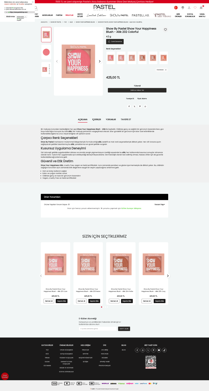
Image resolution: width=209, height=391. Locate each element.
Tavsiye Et (130, 98)
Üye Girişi (104, 350)
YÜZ (47, 350)
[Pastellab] (140, 15)
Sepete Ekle (61, 301)
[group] (78, 61)
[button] (57, 61)
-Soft (92, 389)
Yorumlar (111, 119)
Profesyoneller (104, 366)
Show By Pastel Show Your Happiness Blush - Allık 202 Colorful (120, 22)
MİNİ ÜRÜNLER (178, 15)
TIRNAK (47, 358)
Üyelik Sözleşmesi (66, 350)
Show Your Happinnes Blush (85, 22)
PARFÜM (59, 15)
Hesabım (105, 358)
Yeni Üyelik (104, 354)
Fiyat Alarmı (142, 98)
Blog (124, 350)
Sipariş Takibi (105, 362)
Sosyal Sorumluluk (190, 15)
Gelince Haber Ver (137, 90)
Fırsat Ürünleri (5, 376)
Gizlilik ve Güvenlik (66, 368)
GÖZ (47, 354)
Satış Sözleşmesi (66, 354)
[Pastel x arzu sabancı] (162, 15)
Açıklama (82, 119)
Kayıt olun (124, 329)
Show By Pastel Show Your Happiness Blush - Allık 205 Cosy (153, 290)
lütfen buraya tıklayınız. (131, 208)
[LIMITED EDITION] (96, 15)
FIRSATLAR (69, 15)
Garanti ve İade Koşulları (66, 363)
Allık (71, 22)
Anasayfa (44, 22)
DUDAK (47, 362)
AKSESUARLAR (47, 15)
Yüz (65, 22)
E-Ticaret (98, 389)
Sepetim (85, 354)
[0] (201, 7)
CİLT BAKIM (36, 15)
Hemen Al (48, 301)
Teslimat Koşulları (66, 358)
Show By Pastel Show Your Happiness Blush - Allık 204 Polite (121, 290)
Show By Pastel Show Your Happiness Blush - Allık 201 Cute (55, 290)
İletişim (85, 362)
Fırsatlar (85, 350)
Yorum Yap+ (160, 204)
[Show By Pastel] (119, 15)
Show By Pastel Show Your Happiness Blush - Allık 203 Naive (88, 290)
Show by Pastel (56, 22)
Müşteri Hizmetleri (85, 358)
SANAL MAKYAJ (202, 15)
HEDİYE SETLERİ (80, 15)
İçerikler (96, 119)
